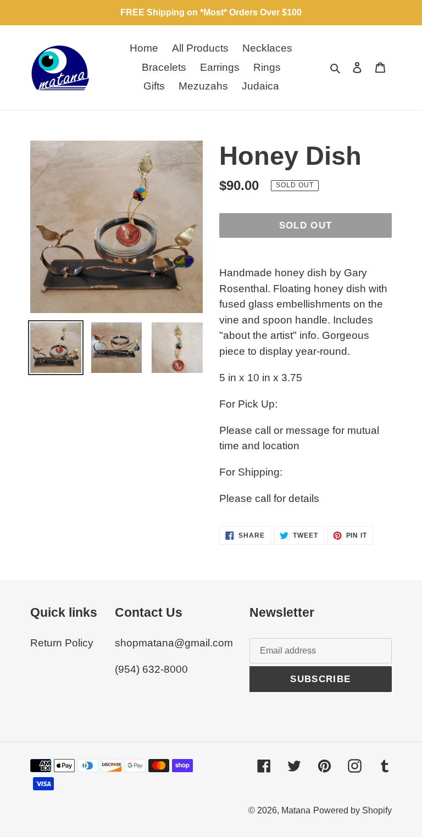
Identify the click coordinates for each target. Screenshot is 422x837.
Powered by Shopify (352, 810)
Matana (295, 810)
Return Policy (61, 643)
